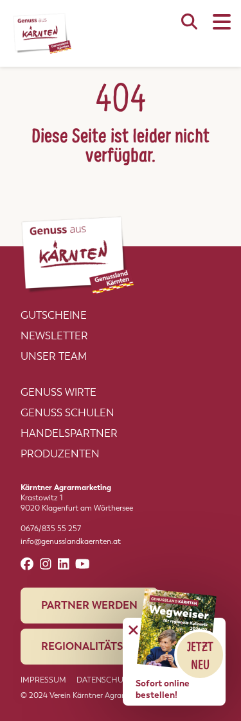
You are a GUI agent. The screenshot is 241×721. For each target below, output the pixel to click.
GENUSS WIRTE (58, 392)
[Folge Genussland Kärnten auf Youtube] (82, 564)
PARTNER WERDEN (89, 605)
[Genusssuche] (189, 28)
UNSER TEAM (54, 356)
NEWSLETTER (54, 336)
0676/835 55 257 (51, 528)
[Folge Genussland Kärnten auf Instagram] (45, 564)
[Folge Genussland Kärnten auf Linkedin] (63, 564)
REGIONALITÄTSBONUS (100, 646)
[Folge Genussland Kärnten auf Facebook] (27, 564)
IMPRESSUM (43, 679)
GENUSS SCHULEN (67, 413)
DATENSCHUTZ (104, 679)
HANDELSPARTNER (69, 433)
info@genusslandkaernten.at (71, 541)
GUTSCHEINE (54, 315)
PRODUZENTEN (60, 454)
